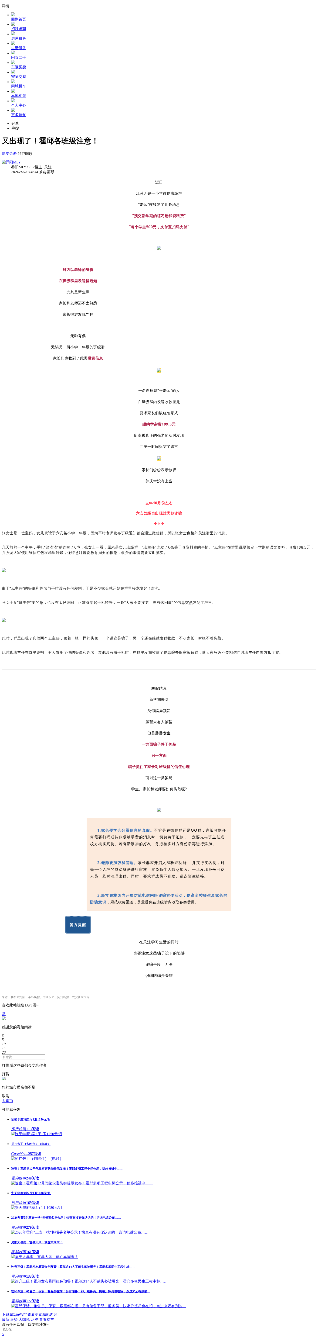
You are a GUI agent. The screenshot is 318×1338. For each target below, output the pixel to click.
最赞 (14, 1319)
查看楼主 (46, 1319)
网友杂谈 (9, 154)
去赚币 (7, 1101)
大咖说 (24, 1319)
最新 (5, 1319)
